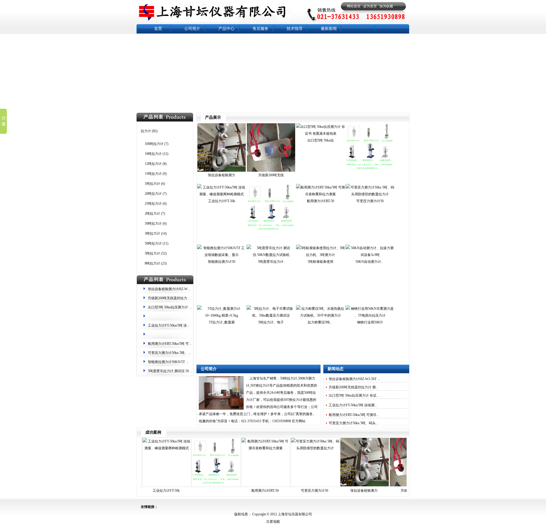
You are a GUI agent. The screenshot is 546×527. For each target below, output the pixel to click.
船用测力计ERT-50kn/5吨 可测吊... (354, 415)
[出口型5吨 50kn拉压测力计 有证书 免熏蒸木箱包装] (320, 134)
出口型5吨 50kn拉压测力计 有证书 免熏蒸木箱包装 (186, 307)
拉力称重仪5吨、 (320, 322)
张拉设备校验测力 (221, 175)
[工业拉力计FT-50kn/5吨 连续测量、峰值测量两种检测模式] (221, 194)
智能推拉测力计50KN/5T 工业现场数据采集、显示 (185, 362)
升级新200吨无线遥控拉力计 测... (353, 387)
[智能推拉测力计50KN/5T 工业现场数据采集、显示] (221, 255)
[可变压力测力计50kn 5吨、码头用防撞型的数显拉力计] (370, 194)
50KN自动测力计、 (369, 262)
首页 (158, 28)
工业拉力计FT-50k (221, 201)
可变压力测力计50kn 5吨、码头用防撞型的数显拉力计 (188, 353)
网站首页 (354, 6)
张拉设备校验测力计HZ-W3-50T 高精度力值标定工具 (187, 289)
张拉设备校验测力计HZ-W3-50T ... (354, 379)
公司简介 (192, 28)
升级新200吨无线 (271, 175)
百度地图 (273, 522)
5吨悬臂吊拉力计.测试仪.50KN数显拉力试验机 (183, 371)
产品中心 (226, 28)
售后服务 (260, 28)
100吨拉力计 (154, 144)
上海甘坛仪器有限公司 (294, 514)
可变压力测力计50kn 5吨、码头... (353, 423)
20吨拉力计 (153, 194)
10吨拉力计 (153, 154)
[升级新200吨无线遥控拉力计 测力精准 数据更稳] (271, 171)
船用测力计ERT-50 (320, 201)
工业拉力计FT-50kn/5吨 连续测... (353, 405)
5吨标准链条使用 (320, 262)
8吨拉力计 (152, 263)
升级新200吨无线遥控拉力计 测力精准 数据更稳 (184, 298)
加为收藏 (386, 6)
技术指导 (295, 28)
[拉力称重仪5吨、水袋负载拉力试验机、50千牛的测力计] (320, 315)
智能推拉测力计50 (221, 262)
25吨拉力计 (153, 204)
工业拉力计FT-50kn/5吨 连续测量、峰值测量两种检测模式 (191, 325)
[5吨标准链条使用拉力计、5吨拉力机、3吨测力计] (320, 255)
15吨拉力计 (153, 174)
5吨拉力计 (152, 253)
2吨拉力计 (152, 214)
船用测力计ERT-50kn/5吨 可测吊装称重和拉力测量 (185, 344)
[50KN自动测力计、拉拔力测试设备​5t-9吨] (370, 255)
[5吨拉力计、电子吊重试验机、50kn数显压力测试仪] (271, 315)
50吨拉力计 (153, 243)
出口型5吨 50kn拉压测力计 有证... (354, 395)
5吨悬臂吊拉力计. (271, 262)
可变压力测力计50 (370, 201)
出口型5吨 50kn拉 (320, 140)
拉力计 (146, 131)
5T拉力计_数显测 (222, 322)
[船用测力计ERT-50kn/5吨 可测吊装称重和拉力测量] (320, 194)
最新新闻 (329, 28)
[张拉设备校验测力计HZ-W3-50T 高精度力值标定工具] (221, 171)
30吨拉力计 (153, 223)
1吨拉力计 (152, 184)
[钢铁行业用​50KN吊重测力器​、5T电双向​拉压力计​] (370, 315)
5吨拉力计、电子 (271, 322)
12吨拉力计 (153, 164)
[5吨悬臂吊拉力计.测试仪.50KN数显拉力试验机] (271, 255)
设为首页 (370, 6)
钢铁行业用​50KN (370, 322)
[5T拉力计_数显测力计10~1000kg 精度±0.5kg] (221, 315)
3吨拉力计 (152, 233)
